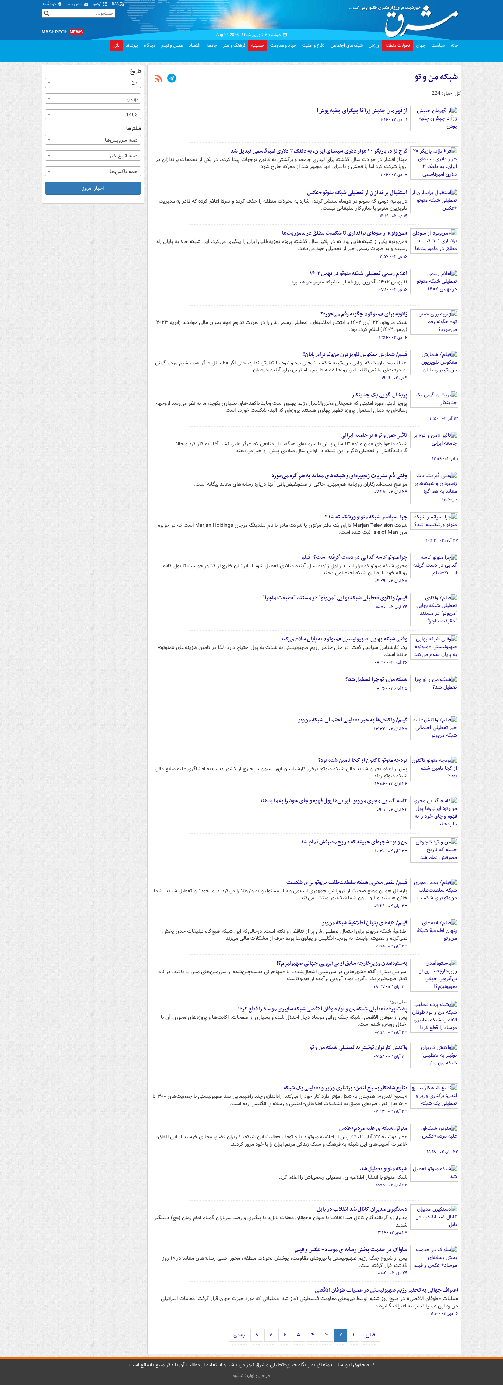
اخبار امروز (93, 188)
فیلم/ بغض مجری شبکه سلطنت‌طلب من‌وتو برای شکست (346, 882)
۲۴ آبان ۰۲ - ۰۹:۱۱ (392, 810)
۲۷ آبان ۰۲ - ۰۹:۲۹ (391, 581)
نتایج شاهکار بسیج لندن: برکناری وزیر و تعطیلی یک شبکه (345, 1088)
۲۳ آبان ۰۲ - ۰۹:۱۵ (391, 946)
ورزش (374, 45)
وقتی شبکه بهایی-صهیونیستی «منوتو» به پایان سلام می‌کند (343, 639)
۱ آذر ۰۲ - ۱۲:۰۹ (445, 459)
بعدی (239, 1335)
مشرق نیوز (406, 18)
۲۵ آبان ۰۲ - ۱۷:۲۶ (391, 688)
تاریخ (135, 72)
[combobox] (93, 83)
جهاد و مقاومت (283, 45)
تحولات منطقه (397, 45)
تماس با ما (75, 4)
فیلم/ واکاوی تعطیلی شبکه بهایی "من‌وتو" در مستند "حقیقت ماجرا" (335, 598)
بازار (116, 45)
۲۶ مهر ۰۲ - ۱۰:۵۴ (391, 1273)
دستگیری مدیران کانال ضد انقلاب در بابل (362, 1209)
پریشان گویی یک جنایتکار (379, 395)
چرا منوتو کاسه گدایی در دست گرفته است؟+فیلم (354, 557)
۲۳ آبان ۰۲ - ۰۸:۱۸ (391, 1032)
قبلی (370, 1335)
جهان (421, 45)
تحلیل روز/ (398, 1002)
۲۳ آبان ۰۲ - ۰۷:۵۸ (390, 1056)
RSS (116, 4)
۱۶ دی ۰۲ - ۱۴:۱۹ (393, 216)
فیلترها (133, 129)
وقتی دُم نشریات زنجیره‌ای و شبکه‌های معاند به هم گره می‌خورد (339, 476)
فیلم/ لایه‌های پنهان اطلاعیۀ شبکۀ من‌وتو (364, 923)
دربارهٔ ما (50, 4)
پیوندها (132, 45)
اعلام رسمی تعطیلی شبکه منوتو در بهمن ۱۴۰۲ (358, 273)
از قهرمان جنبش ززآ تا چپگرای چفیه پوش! (362, 110)
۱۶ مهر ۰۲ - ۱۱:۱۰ (444, 1313)
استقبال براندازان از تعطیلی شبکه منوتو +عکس (357, 192)
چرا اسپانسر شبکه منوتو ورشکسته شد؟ (366, 517)
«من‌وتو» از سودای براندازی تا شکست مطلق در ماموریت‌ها (344, 233)
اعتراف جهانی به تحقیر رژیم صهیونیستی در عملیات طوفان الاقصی (386, 1290)
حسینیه (257, 45)
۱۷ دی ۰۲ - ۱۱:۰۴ (393, 174)
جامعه (211, 45)
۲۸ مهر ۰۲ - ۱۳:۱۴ (391, 1232)
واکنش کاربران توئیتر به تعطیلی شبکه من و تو (358, 1047)
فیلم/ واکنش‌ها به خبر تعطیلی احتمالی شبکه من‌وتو (352, 720)
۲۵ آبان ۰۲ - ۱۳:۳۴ (390, 729)
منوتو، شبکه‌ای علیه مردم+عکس (373, 1128)
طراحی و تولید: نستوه (251, 1375)
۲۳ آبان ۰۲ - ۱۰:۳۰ (391, 851)
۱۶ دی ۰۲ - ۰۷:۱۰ (393, 289)
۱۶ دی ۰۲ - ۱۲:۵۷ (392, 256)
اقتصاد (194, 45)
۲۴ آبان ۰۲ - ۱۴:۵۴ (391, 784)
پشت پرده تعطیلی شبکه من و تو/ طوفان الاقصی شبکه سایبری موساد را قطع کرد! (322, 1009)
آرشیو (97, 4)
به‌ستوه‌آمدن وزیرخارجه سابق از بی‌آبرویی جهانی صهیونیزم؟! (342, 963)
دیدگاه (149, 45)
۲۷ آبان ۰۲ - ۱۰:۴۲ (442, 540)
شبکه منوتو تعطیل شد (383, 1169)
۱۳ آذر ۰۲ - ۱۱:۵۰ (444, 418)
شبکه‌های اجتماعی (347, 45)
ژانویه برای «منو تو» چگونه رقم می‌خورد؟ (363, 314)
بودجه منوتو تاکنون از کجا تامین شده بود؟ (362, 760)
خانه (454, 45)
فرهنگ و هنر (234, 45)
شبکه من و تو (436, 77)
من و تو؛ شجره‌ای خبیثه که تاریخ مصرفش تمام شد (353, 842)
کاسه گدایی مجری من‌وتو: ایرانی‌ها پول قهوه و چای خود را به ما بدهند (333, 801)
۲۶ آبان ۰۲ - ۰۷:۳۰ (390, 662)
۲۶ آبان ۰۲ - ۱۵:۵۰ (391, 607)
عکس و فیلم (172, 45)
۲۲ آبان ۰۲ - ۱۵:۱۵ (391, 1185)
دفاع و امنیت (313, 45)
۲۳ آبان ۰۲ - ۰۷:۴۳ (390, 1111)
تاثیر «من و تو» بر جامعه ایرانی (374, 435)
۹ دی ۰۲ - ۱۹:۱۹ (394, 378)
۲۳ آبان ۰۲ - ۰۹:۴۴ (390, 906)
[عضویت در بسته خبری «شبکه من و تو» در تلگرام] (171, 79)
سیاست (438, 45)
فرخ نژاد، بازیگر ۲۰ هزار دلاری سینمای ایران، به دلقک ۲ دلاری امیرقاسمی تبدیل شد (319, 151)
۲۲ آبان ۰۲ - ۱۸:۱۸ (442, 1152)
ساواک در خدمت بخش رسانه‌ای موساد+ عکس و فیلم (351, 1249)
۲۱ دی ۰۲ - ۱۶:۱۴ (393, 120)
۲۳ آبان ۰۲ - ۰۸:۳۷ (390, 987)
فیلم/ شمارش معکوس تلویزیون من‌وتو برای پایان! (355, 354)
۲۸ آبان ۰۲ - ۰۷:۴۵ (390, 492)
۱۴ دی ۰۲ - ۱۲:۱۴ (393, 337)
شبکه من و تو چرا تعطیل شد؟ (376, 679)
